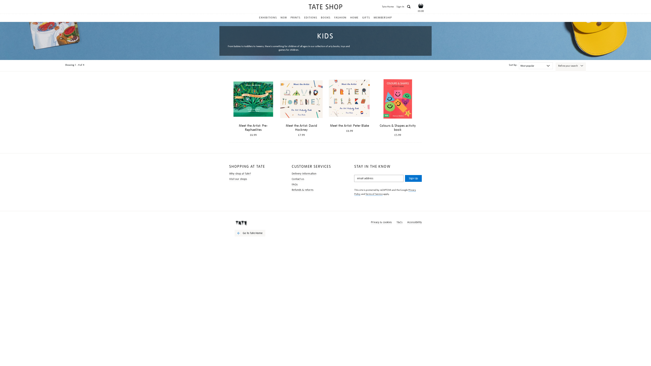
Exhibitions (268, 17)
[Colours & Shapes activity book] (397, 100)
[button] (409, 7)
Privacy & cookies (381, 222)
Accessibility (414, 222)
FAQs (295, 184)
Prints (296, 17)
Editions (310, 17)
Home (354, 17)
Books (326, 17)
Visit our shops (238, 179)
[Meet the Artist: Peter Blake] (349, 100)
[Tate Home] (256, 223)
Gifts (366, 17)
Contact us (298, 179)
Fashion (340, 17)
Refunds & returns (302, 190)
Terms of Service (374, 194)
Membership (383, 17)
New (284, 17)
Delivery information (304, 173)
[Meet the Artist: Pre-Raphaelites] (253, 100)
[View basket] (420, 6)
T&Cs (399, 222)
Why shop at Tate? (240, 173)
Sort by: (513, 64)
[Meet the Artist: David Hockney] (301, 100)
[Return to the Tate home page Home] (325, 7)
